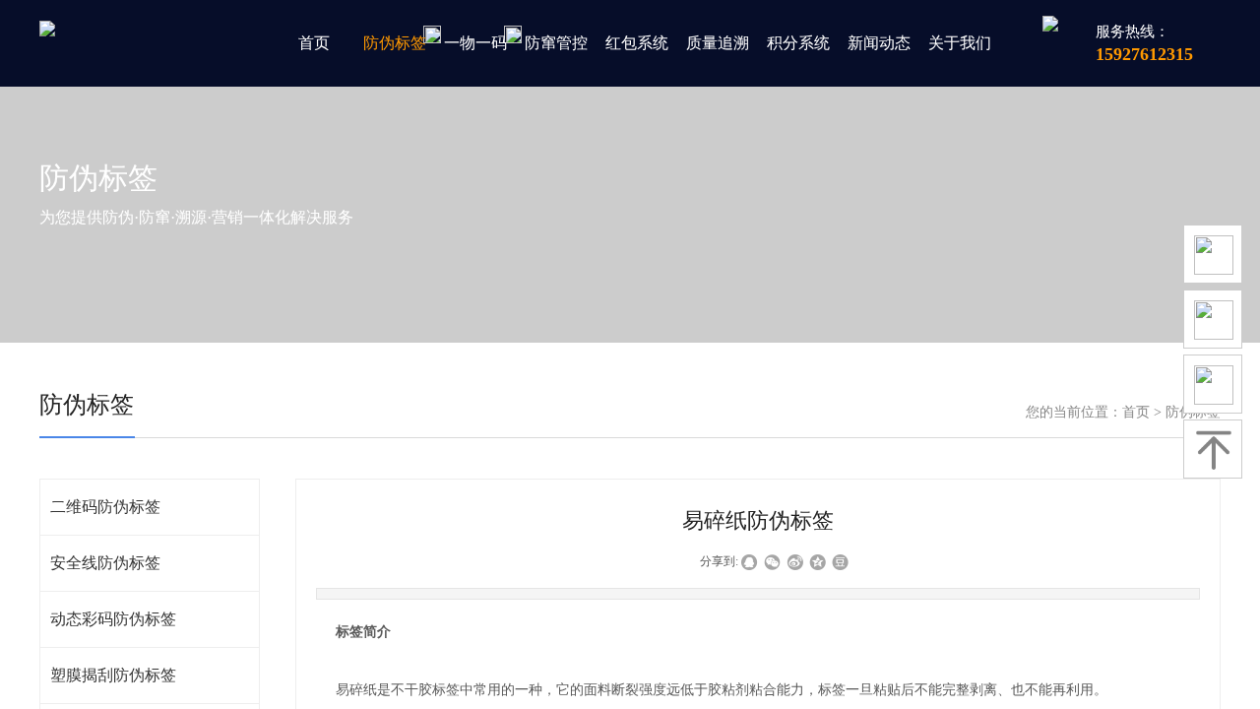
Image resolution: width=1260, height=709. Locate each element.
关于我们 (959, 42)
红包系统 (636, 42)
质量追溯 (717, 42)
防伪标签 (394, 42)
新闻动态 (879, 42)
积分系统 (798, 42)
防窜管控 (556, 42)
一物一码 (475, 42)
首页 (314, 42)
